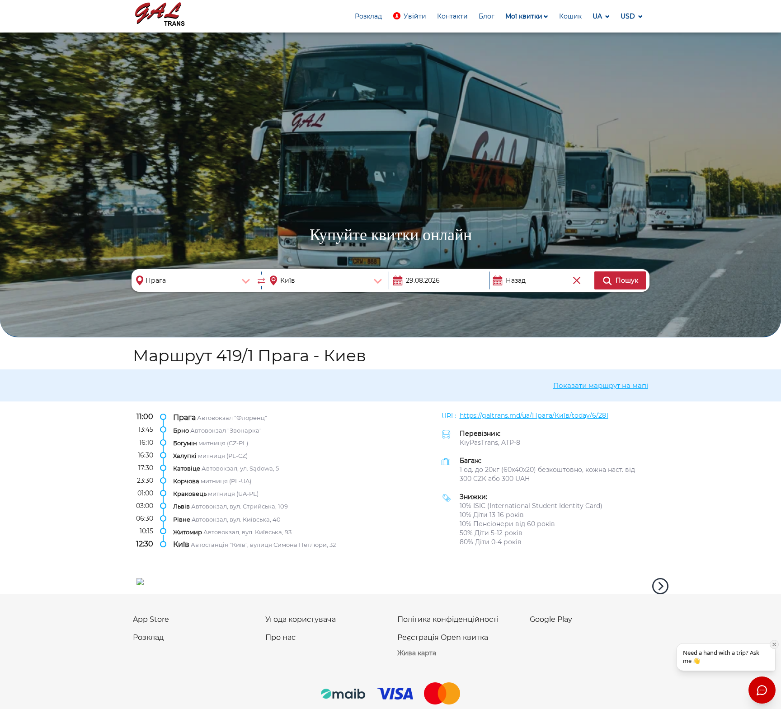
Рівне (181, 518)
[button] (409, 16)
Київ (181, 544)
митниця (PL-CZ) (223, 455)
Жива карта (416, 653)
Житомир (187, 531)
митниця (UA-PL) (233, 493)
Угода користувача (300, 619)
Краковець (190, 493)
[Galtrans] (160, 15)
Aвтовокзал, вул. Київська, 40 (236, 518)
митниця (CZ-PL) (223, 442)
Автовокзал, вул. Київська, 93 (247, 531)
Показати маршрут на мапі (600, 385)
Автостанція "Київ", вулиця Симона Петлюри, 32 (263, 544)
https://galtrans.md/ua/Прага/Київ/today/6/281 (534, 415)
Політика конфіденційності (448, 619)
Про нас (280, 637)
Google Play (551, 619)
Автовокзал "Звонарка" (226, 430)
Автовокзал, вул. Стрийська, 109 (239, 506)
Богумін (185, 442)
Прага (184, 417)
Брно (181, 430)
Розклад (148, 637)
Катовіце (186, 468)
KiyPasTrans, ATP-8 (490, 442)
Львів (181, 506)
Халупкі (185, 455)
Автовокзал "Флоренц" (232, 417)
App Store (151, 619)
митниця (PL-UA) (226, 481)
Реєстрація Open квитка (442, 637)
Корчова (186, 481)
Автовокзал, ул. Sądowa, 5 (240, 468)
